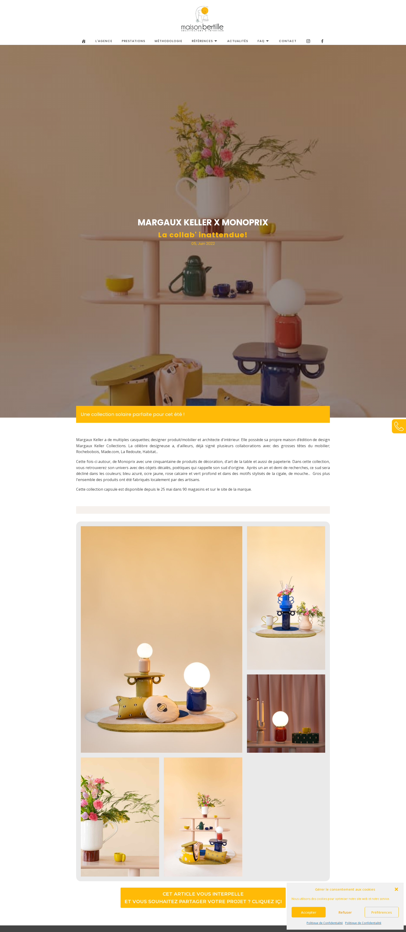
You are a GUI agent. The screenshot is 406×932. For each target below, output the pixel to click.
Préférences (381, 912)
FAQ (261, 41)
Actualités (237, 41)
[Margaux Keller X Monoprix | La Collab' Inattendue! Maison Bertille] (308, 41)
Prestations (133, 41)
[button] (396, 889)
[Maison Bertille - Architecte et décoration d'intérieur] (203, 19)
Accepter (308, 912)
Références (202, 41)
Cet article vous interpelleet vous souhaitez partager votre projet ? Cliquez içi (203, 897)
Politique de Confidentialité (325, 923)
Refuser (345, 912)
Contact (288, 41)
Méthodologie (168, 41)
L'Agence (103, 41)
